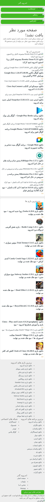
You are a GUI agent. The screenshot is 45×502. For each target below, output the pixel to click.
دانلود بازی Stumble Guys (23, 382)
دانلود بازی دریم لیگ (25, 376)
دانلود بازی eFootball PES (23, 389)
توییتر (15, 429)
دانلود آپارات (37, 472)
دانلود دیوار (38, 435)
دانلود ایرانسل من (36, 459)
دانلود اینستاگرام (36, 432)
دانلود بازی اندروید (26, 365)
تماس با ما (22, 485)
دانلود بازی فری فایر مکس (23, 386)
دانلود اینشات (37, 445)
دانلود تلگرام (37, 425)
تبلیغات (23, 482)
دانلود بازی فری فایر (25, 372)
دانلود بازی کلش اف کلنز (23, 409)
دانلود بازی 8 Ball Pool (24, 399)
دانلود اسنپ (38, 439)
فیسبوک (14, 425)
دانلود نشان (38, 442)
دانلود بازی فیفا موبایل (24, 416)
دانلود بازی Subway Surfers (23, 396)
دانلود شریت (37, 455)
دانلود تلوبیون (37, 466)
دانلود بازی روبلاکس (25, 379)
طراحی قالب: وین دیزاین (32, 492)
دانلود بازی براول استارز (24, 406)
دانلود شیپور (38, 469)
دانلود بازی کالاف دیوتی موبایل (21, 392)
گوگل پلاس (12, 432)
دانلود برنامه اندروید (35, 422)
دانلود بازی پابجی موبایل (24, 369)
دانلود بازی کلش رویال (24, 413)
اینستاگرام (13, 422)
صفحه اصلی (21, 478)
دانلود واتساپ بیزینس (34, 449)
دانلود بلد (39, 452)
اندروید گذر (22, 3)
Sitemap (23, 488)
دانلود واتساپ (37, 429)
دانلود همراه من (36, 462)
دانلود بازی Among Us (24, 402)
